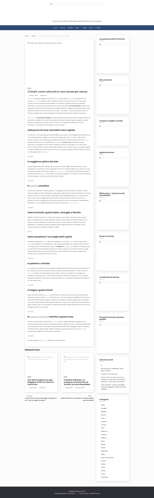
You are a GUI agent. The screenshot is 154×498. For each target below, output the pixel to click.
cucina (34, 185)
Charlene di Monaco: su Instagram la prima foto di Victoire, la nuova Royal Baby (77, 382)
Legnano (104, 434)
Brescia (103, 415)
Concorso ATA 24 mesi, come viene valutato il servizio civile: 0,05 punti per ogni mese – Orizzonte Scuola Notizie (113, 379)
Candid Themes (95, 493)
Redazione (43, 95)
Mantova (104, 438)
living (44, 174)
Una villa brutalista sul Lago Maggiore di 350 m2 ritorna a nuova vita (41, 382)
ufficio (71, 241)
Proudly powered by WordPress (64, 493)
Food (102, 428)
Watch (103, 474)
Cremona (104, 421)
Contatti (97, 28)
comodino (55, 321)
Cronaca (62, 28)
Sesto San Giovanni (107, 457)
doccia (47, 295)
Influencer (104, 431)
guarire (36, 101)
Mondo (103, 444)
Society (103, 461)
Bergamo (104, 411)
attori (57, 171)
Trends (103, 471)
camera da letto (39, 316)
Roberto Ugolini (80, 387)
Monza (103, 448)
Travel (103, 467)
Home (56, 28)
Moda (77, 28)
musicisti (63, 171)
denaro (44, 241)
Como (103, 418)
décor (71, 98)
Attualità (70, 28)
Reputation (104, 451)
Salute (85, 28)
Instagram (32, 118)
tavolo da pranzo (73, 203)
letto (82, 329)
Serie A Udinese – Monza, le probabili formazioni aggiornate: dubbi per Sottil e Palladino (113, 387)
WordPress (104, 477)
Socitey (103, 464)
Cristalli (30, 98)
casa (57, 98)
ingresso (86, 140)
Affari (91, 28)
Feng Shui (46, 152)
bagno (47, 297)
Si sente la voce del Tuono (109, 374)
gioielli (29, 244)
